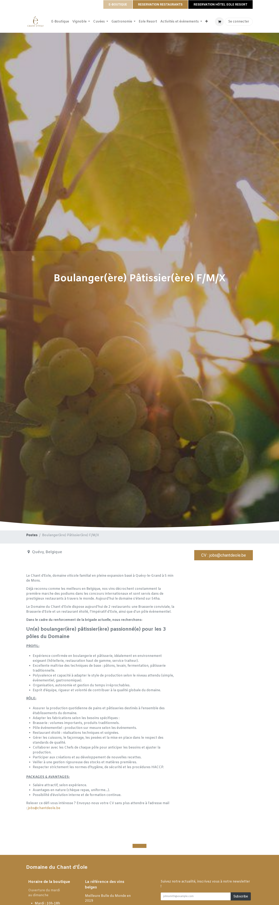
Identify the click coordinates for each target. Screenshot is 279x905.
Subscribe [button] (240, 896)
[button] (139, 846)
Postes (32, 535)
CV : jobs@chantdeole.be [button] (223, 555)
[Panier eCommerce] (219, 21)
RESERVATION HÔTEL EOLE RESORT (220, 4)
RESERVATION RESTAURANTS (160, 4)
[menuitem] (60, 22)
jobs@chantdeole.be (44, 808)
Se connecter (238, 21)
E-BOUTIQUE (118, 4)
